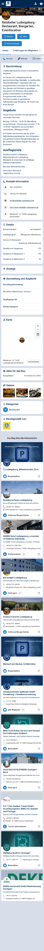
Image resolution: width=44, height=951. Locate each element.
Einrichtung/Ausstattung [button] (13, 285)
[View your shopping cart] (41, 3)
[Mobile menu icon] (3, 3)
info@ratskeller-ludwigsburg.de (22, 201)
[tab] (22, 285)
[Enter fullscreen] (38, 334)
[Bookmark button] (39, 476)
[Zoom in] (38, 326)
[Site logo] (8, 3)
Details (5, 50)
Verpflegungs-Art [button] (10, 299)
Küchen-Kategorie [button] (10, 307)
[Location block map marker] (22, 340)
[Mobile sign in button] (35, 3)
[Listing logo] (6, 15)
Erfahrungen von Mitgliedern (26, 50)
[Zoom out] (38, 329)
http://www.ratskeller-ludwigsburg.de (24, 207)
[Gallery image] (9, 392)
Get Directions (33, 362)
